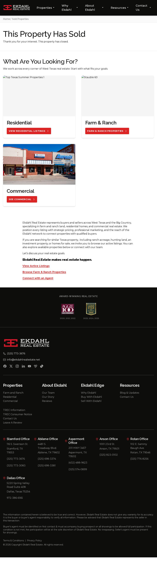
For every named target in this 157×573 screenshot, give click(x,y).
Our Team (48, 392)
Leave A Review (12, 422)
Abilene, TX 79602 (49, 452)
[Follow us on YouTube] (29, 367)
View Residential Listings (27, 131)
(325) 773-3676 (16, 458)
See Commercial (20, 199)
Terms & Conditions (13, 540)
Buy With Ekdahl (91, 396)
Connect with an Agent (38, 278)
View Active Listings (36, 266)
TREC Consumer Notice (17, 414)
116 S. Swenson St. (17, 444)
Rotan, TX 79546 (140, 452)
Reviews (47, 401)
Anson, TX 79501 (109, 448)
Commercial (10, 401)
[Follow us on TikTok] (42, 367)
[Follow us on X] (11, 367)
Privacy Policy (34, 540)
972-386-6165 (15, 497)
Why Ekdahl (66, 7)
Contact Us (141, 7)
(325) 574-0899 (78, 469)
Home (6, 19)
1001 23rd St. (107, 444)
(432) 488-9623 (78, 462)
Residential (10, 396)
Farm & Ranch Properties (105, 131)
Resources (118, 7)
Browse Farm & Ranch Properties (44, 272)
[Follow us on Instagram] (17, 367)
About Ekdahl (90, 7)
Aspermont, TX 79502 (78, 454)
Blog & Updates (129, 392)
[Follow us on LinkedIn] (23, 367)
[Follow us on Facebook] (5, 367)
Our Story (48, 396)
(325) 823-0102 (109, 454)
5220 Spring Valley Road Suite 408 (18, 485)
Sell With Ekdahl (91, 401)
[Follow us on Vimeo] (35, 367)
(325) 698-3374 (47, 458)
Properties (44, 7)
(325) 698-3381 (47, 465)
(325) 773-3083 (16, 465)
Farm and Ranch (13, 392)
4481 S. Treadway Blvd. (47, 446)
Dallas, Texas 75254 (18, 491)
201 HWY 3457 (77, 447)
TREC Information (14, 410)
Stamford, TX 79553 (15, 450)
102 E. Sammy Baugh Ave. (138, 446)
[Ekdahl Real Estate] (18, 8)
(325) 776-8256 (139, 458)
